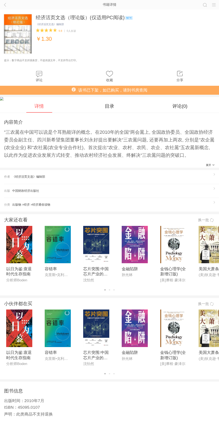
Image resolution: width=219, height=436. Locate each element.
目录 (109, 106)
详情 (39, 106)
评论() (179, 106)
